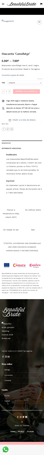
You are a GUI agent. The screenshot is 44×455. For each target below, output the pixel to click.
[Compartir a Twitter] (8, 129)
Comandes (9, 375)
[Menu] (3, 4)
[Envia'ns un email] (8, 357)
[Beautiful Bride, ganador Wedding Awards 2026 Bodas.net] (9, 331)
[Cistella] (41, 4)
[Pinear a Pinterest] (12, 129)
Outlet (7, 401)
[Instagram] (6, 357)
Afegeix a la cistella (26, 91)
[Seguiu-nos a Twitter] (23, 417)
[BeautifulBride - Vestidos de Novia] (22, 4)
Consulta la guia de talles (13, 75)
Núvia (7, 396)
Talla (3, 83)
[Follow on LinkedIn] (26, 417)
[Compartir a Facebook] (4, 129)
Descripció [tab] (6, 143)
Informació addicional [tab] (11, 148)
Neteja (40, 79)
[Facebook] (3, 357)
